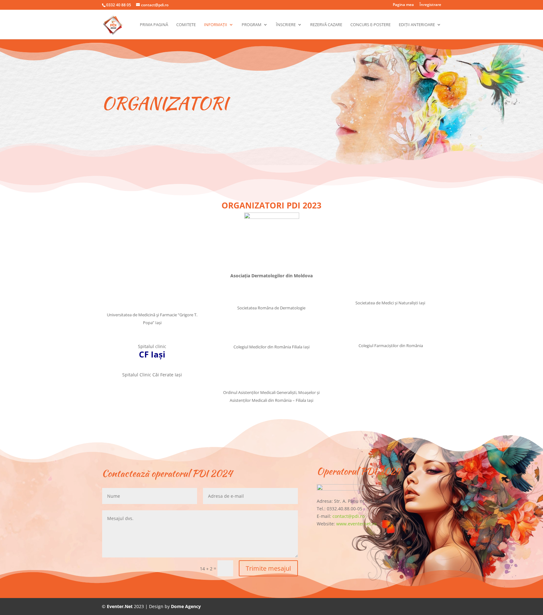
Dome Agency (186, 606)
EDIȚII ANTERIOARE (417, 24)
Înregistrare (430, 5)
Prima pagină (154, 24)
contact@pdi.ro (348, 516)
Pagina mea (403, 5)
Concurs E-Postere (370, 24)
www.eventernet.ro (356, 524)
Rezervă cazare (326, 24)
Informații (215, 24)
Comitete (186, 24)
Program (251, 24)
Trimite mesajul (268, 568)
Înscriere (286, 24)
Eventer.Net (120, 606)
